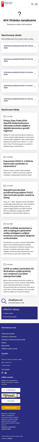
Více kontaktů (5, 369)
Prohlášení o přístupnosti (8, 336)
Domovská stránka (10, 316)
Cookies (3, 342)
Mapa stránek (9, 313)
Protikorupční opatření (8, 333)
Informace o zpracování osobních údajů (13, 339)
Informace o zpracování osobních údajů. (8, 428)
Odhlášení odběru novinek (9, 348)
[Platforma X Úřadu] (2, 373)
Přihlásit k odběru (11, 407)
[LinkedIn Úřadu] (6, 373)
